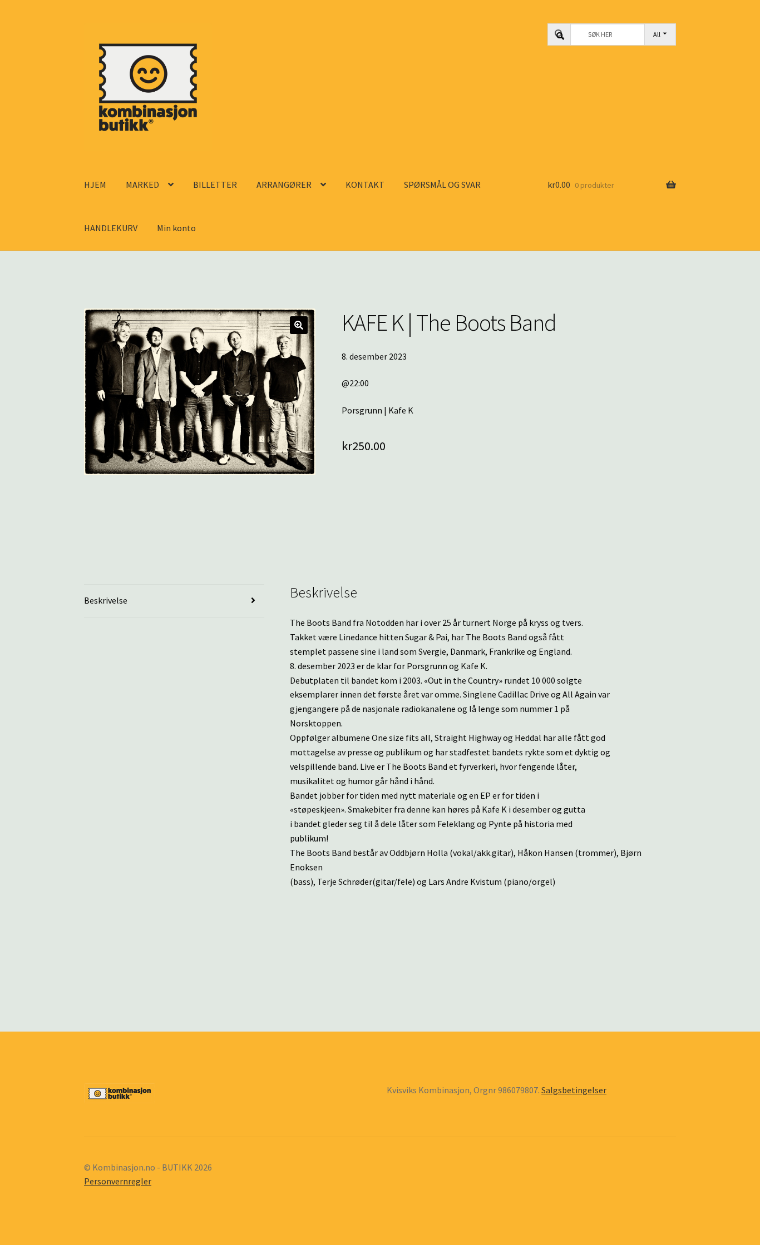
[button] (299, 325)
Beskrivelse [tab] (105, 600)
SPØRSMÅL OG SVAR (442, 184)
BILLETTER (215, 184)
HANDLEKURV (110, 227)
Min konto (176, 227)
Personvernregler (117, 1181)
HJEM (95, 184)
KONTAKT (365, 184)
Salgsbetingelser (573, 1089)
